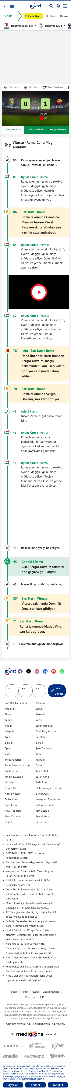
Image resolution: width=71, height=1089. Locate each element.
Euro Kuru (11, 805)
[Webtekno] (34, 1056)
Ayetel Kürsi (43, 816)
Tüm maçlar (14, 87)
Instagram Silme (45, 805)
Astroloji (40, 714)
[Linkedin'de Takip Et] (45, 671)
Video (8, 754)
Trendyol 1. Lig (53, 25)
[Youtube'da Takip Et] (53, 671)
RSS (42, 997)
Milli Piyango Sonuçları (49, 788)
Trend (8, 737)
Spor (7, 748)
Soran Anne (42, 776)
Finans (8, 714)
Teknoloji (41, 703)
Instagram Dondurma (48, 799)
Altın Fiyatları (13, 793)
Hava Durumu (13, 816)
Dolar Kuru (11, 799)
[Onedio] (12, 1056)
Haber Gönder (59, 690)
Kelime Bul (42, 771)
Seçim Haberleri (45, 725)
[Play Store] (12, 690)
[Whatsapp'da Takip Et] (62, 671)
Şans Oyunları (44, 748)
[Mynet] (58, 1045)
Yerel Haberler (13, 759)
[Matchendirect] (37, 1045)
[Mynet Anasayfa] (35, 6)
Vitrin (39, 720)
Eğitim (8, 742)
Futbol (51, 16)
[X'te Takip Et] (28, 671)
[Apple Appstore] (25, 690)
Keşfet (8, 822)
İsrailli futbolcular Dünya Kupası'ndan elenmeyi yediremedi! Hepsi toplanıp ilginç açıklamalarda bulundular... (31, 935)
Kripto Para (11, 788)
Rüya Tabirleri (13, 810)
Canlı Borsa (11, 771)
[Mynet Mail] (65, 6)
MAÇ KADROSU (58, 129)
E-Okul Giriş (43, 793)
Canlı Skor (34, 16)
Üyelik (35, 991)
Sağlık (39, 708)
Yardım (24, 991)
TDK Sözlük (42, 810)
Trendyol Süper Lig (21, 25)
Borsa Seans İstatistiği (17, 765)
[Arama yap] (51, 6)
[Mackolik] (15, 1045)
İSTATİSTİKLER (35, 129)
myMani (40, 759)
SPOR (8, 16)
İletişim (13, 991)
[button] (11, 6)
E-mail (39, 742)
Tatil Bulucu (42, 782)
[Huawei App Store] (39, 690)
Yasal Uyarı (30, 997)
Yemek (8, 720)
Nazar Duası (42, 822)
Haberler (10, 708)
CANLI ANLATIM (13, 129)
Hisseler (9, 782)
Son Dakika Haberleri (17, 703)
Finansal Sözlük (14, 776)
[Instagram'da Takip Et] (37, 671)
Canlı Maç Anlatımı (46, 731)
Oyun (39, 765)
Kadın (8, 725)
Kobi (38, 754)
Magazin (10, 731)
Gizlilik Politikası (51, 991)
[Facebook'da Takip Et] (20, 671)
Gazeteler (41, 737)
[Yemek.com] (57, 1056)
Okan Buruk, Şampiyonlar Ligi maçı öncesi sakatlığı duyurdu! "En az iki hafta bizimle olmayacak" (30, 894)
